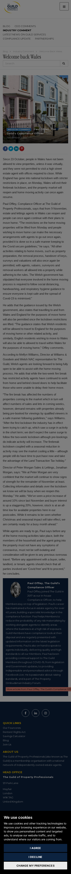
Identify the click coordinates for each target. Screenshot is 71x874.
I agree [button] (35, 848)
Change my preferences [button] (35, 865)
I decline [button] (35, 856)
